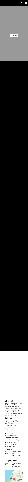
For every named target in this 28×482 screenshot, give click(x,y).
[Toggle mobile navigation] (26, 3)
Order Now (14, 35)
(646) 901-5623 (11, 446)
